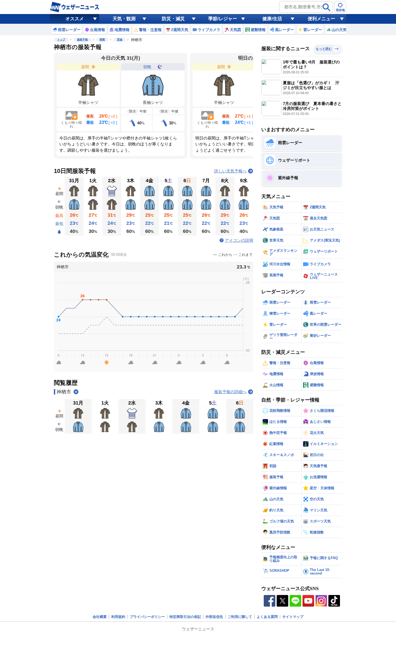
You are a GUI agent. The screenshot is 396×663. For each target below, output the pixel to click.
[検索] (326, 7)
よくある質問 (267, 617)
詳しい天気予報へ (230, 171)
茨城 (119, 39)
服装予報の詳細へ (230, 391)
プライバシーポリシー (147, 617)
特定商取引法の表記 (185, 617)
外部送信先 (214, 617)
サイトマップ (292, 617)
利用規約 (118, 617)
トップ (61, 39)
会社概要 (100, 617)
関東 (102, 39)
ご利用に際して (240, 617)
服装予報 (82, 39)
